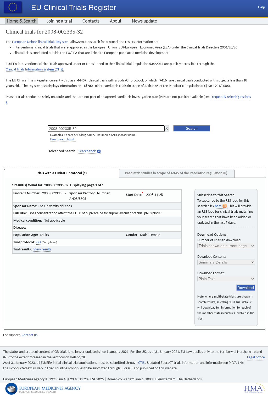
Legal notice (256, 357)
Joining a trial (59, 21)
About (115, 21)
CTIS (141, 363)
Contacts (90, 21)
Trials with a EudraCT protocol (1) (61, 173)
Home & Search (21, 21)
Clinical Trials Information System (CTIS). (35, 70)
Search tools (87, 151)
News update (144, 21)
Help (261, 7)
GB (38, 242)
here (218, 206)
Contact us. (30, 335)
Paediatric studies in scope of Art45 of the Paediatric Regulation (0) (176, 173)
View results (42, 249)
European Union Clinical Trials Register (40, 42)
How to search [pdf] (63, 139)
